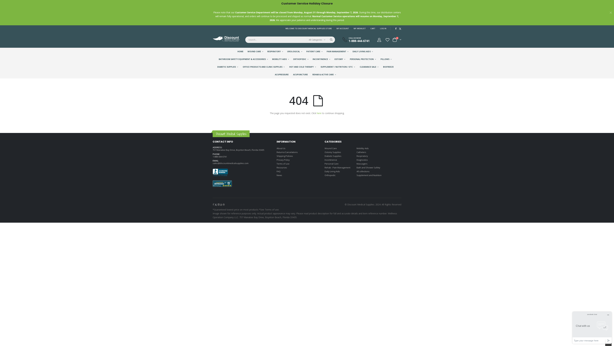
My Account (343, 28)
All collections (363, 171)
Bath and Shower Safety (368, 167)
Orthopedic (330, 175)
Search (331, 40)
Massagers (362, 163)
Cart (372, 28)
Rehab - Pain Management (337, 167)
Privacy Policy (283, 159)
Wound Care (331, 148)
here (319, 113)
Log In (383, 28)
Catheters (361, 152)
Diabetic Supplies (333, 156)
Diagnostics (362, 159)
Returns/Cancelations (287, 152)
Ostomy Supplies (333, 152)
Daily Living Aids (332, 171)
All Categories (315, 39)
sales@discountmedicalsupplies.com (230, 163)
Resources (282, 167)
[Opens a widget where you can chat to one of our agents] (592, 327)
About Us (281, 148)
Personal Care (331, 163)
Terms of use (283, 163)
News (279, 175)
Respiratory (362, 156)
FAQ (278, 171)
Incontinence (331, 159)
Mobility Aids (363, 148)
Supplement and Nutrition (369, 175)
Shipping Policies (285, 156)
